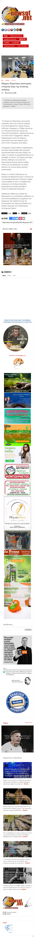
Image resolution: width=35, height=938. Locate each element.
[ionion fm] (20, 30)
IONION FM (22, 39)
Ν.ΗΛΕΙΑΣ (14, 80)
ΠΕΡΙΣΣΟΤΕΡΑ (9, 46)
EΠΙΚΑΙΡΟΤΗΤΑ (16, 36)
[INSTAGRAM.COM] (11, 30)
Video (5, 723)
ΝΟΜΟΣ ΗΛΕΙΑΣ (10, 39)
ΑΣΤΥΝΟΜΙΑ (22, 46)
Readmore (17, 745)
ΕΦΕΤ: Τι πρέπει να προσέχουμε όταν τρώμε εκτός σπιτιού (16, 262)
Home (6, 36)
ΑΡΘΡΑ (6, 42)
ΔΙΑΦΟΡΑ (15, 42)
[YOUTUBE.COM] (8, 30)
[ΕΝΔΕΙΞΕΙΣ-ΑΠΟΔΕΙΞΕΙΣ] (17, 30)
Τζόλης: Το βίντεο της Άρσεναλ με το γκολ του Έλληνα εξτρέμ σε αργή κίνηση (17, 738)
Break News (7, 80)
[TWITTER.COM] (5, 30)
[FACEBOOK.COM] (2, 30)
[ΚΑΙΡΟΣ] (14, 30)
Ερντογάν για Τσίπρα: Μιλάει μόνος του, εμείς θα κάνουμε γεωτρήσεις (17, 246)
